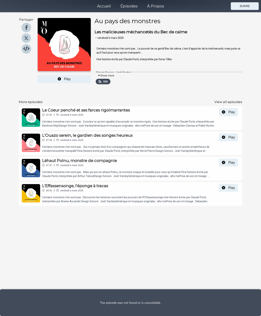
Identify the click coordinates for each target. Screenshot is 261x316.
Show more (107, 75)
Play (67, 79)
